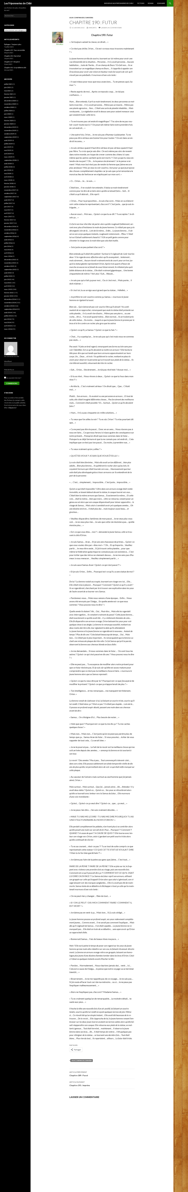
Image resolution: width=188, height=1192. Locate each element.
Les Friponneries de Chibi (18, 3)
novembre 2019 (10, 130)
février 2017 (8, 220)
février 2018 (8, 183)
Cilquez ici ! (12, 408)
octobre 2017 (9, 193)
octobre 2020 (9, 107)
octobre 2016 (9, 233)
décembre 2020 (10, 101)
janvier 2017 (8, 223)
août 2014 (8, 312)
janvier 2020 (8, 124)
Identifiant (8, 361)
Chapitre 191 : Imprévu (79, 1083)
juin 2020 (7, 114)
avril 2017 (7, 213)
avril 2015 (7, 286)
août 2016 (8, 240)
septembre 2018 (10, 160)
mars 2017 (8, 216)
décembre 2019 (10, 127)
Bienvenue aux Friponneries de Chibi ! (119, 3)
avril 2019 (7, 154)
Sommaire (161, 3)
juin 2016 (7, 246)
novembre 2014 (10, 303)
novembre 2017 (10, 190)
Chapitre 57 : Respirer (12, 62)
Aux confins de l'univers (81, 18)
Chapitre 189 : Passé (78, 1074)
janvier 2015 (8, 296)
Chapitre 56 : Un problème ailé (15, 67)
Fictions (140, 3)
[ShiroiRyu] (57, 37)
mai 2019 (7, 150)
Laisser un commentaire (111, 28)
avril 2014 (7, 326)
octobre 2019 (9, 134)
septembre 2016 (10, 236)
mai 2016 (7, 250)
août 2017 (8, 200)
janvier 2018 (8, 187)
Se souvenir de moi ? (13, 378)
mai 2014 (7, 322)
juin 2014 (7, 319)
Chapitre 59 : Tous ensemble (14, 50)
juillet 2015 (8, 276)
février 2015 (8, 293)
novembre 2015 (10, 263)
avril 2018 (7, 177)
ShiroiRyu (92, 28)
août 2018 (8, 163)
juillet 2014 (8, 316)
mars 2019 (8, 157)
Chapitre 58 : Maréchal (12, 56)
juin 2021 (7, 87)
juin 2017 (7, 207)
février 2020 (8, 120)
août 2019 (8, 140)
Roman (150, 3)
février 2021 (8, 94)
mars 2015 (8, 289)
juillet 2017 (8, 203)
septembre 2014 (10, 309)
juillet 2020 (8, 111)
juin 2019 (7, 147)
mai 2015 (7, 283)
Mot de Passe (9, 370)
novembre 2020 (10, 104)
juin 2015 (7, 279)
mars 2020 (8, 117)
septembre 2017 (10, 197)
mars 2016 (8, 256)
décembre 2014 (10, 299)
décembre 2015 (10, 259)
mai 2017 (7, 210)
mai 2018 (7, 173)
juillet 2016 (8, 243)
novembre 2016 (10, 230)
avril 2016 (7, 253)
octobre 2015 (9, 266)
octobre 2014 (9, 306)
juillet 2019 (8, 144)
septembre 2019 (10, 137)
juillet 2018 (8, 167)
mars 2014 (8, 329)
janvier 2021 (8, 97)
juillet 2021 (8, 84)
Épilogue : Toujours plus (12, 44)
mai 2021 (7, 91)
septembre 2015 (10, 269)
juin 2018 (7, 170)
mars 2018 (8, 180)
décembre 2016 (10, 226)
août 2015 (8, 273)
